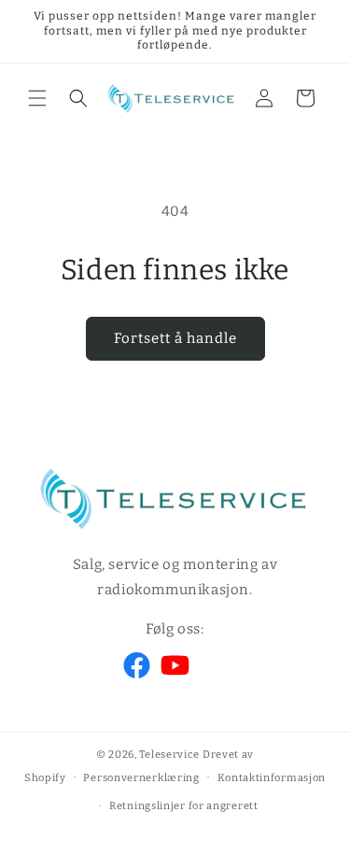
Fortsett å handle (175, 338)
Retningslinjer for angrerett (184, 806)
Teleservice (169, 754)
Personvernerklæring (141, 778)
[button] (37, 98)
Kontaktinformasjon (272, 778)
